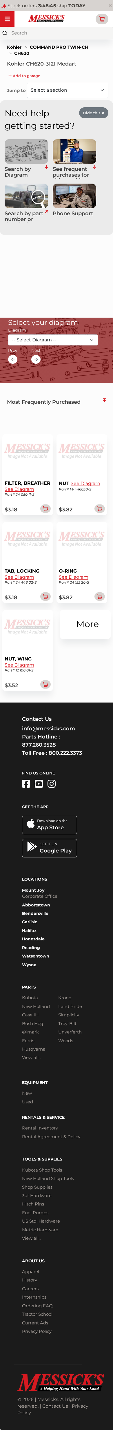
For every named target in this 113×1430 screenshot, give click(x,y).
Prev (12, 350)
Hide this (92, 113)
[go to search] (46, 217)
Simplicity (68, 1015)
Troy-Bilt (67, 1023)
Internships (34, 1297)
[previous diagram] (12, 359)
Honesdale (33, 939)
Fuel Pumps (35, 1212)
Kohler (14, 47)
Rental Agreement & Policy (51, 1136)
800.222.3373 (65, 753)
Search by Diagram (18, 172)
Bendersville (35, 913)
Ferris (28, 1040)
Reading (31, 947)
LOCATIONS (34, 879)
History (29, 1280)
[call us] (74, 196)
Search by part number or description (24, 217)
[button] (102, 19)
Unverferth (70, 1032)
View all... (31, 1057)
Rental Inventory (40, 1128)
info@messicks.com (48, 728)
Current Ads (35, 1323)
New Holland (36, 1006)
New (27, 1093)
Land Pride (70, 1006)
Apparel (30, 1271)
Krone (64, 997)
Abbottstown (36, 905)
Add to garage (26, 75)
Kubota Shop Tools (42, 1170)
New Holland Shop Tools (48, 1178)
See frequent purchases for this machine (71, 172)
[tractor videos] (39, 784)
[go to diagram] (26, 151)
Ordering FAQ (37, 1305)
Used (27, 1102)
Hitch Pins (33, 1204)
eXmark (30, 1032)
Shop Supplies (37, 1187)
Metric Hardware (40, 1229)
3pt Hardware (37, 1195)
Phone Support (73, 214)
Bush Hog (32, 1023)
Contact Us (55, 1406)
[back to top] (104, 400)
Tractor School (37, 1314)
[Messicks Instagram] (52, 784)
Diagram (17, 330)
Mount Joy (33, 890)
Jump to (17, 90)
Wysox (29, 964)
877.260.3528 (39, 745)
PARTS (29, 987)
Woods (65, 1040)
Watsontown (35, 956)
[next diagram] (36, 359)
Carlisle (29, 921)
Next (36, 350)
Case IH (30, 1015)
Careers (30, 1288)
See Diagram (19, 489)
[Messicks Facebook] (26, 784)
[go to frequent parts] (94, 172)
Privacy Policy (37, 1331)
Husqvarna (33, 1049)
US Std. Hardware (41, 1221)
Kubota (30, 997)
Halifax (29, 930)
